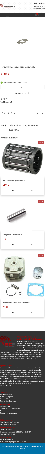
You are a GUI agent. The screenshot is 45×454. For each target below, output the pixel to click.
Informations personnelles (10, 409)
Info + (3, 125)
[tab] (3, 125)
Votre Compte (5, 406)
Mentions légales (6, 397)
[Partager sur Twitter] (8, 113)
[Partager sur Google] (5, 113)
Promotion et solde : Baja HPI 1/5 (24, 359)
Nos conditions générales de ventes (13, 399)
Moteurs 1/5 (7, 102)
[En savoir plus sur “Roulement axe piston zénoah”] (12, 190)
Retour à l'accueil (6, 394)
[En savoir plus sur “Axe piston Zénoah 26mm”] (12, 244)
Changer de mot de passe (9, 413)
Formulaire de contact (8, 401)
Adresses (3, 411)
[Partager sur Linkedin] (14, 113)
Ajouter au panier (22, 93)
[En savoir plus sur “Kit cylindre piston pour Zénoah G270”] (12, 312)
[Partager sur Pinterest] (11, 113)
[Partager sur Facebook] (2, 113)
